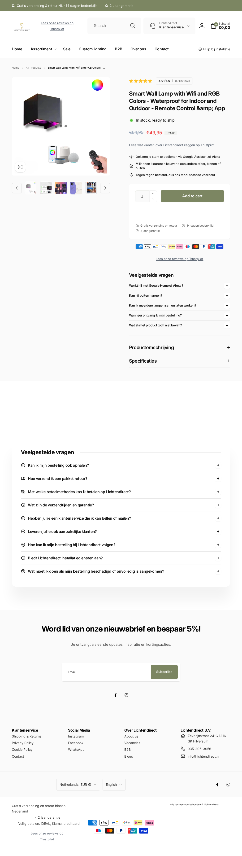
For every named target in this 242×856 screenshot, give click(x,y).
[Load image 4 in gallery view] (76, 187)
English (111, 784)
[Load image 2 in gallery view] (46, 187)
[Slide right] (105, 188)
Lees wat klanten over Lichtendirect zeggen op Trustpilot (171, 145)
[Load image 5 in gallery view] (91, 187)
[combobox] (114, 26)
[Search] (133, 26)
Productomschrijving (151, 347)
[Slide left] (17, 188)
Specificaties (143, 361)
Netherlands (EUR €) (75, 784)
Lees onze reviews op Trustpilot (179, 259)
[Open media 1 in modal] (61, 126)
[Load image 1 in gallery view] (30, 187)
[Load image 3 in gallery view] (61, 187)
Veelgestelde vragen (151, 275)
